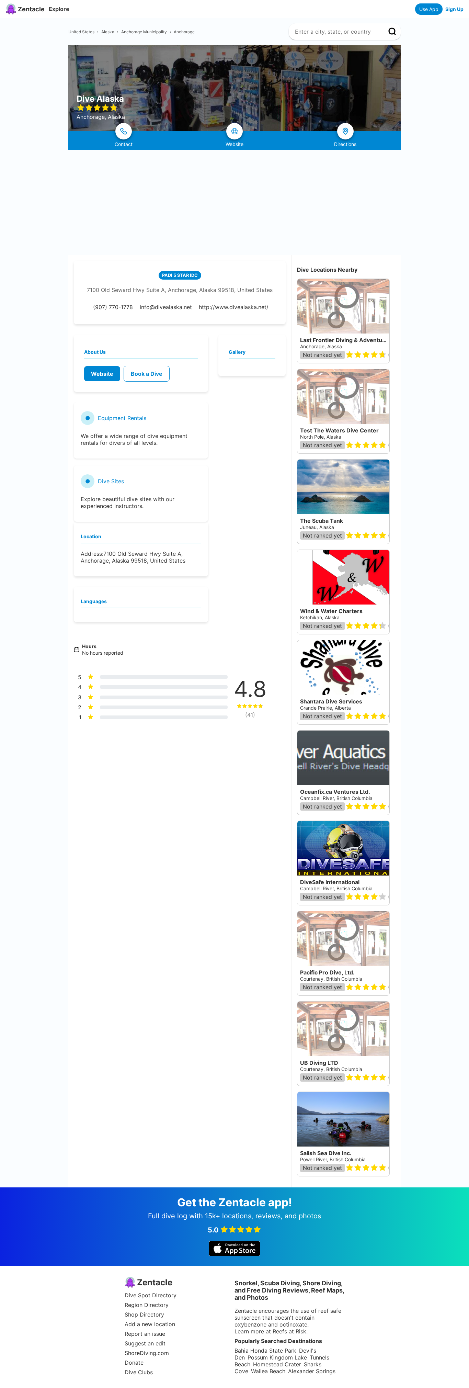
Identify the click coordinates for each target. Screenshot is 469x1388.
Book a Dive (146, 373)
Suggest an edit (145, 1343)
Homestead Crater (277, 1364)
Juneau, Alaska (317, 527)
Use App (428, 9)
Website (102, 373)
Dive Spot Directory (150, 1295)
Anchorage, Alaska (321, 346)
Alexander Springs (311, 1371)
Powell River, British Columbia (333, 1159)
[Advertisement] (234, 202)
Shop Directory (144, 1314)
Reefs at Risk (289, 1331)
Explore (59, 8)
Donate (134, 1362)
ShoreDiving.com (147, 1353)
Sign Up (454, 9)
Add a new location (150, 1324)
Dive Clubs (139, 1372)
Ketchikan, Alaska (320, 617)
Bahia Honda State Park (265, 1350)
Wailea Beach (268, 1371)
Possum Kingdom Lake (277, 1357)
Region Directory (147, 1304)
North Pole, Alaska (320, 437)
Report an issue (145, 1333)
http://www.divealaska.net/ (233, 307)
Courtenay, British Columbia (331, 979)
